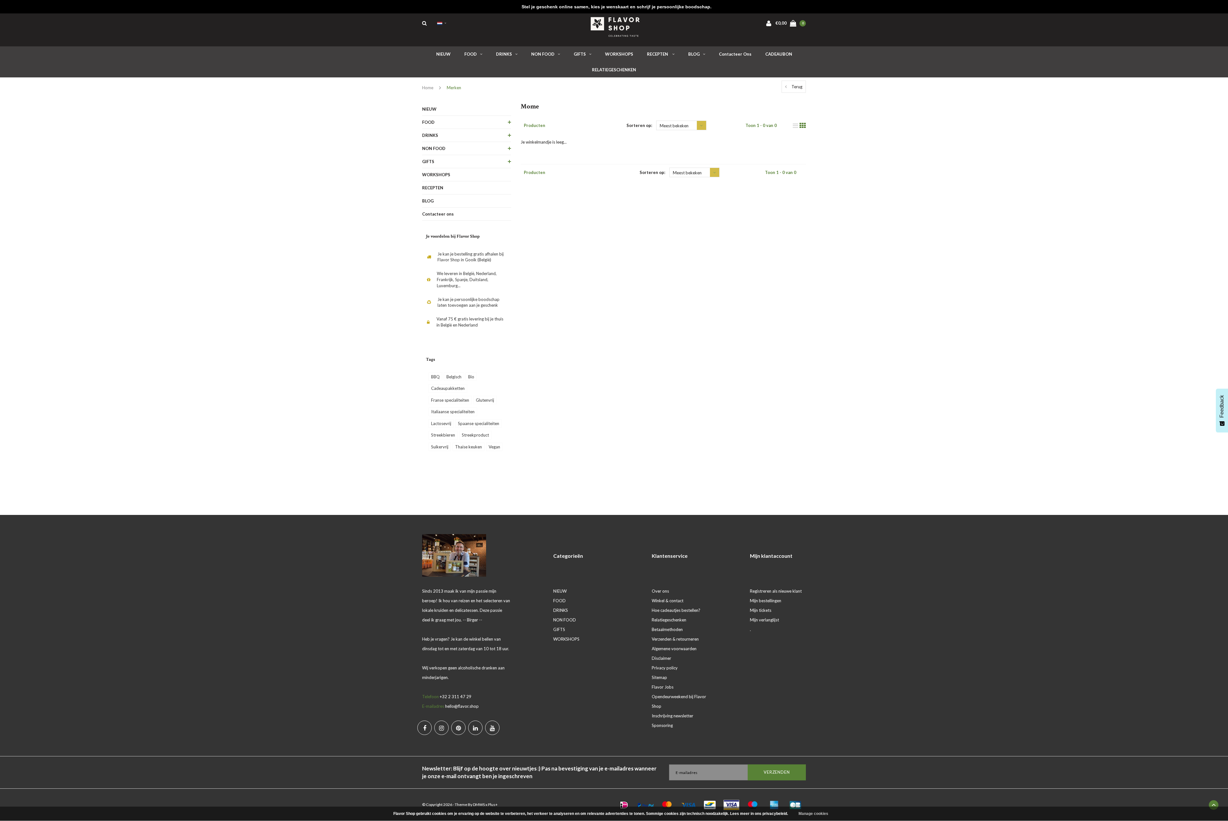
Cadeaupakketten (448, 388)
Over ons (660, 591)
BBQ (435, 376)
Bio (471, 376)
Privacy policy (665, 667)
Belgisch (453, 376)
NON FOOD (543, 54)
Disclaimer (661, 658)
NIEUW (443, 54)
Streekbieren (443, 435)
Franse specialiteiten (450, 400)
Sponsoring (662, 725)
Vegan (494, 446)
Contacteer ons (735, 54)
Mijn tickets (760, 610)
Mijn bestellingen (765, 600)
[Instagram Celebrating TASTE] (441, 728)
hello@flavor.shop (462, 706)
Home (427, 87)
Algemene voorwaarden (674, 648)
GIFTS (580, 54)
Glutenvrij (485, 400)
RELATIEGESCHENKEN (614, 69)
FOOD (470, 54)
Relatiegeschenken (669, 619)
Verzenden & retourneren (675, 639)
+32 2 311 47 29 (455, 696)
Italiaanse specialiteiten (453, 411)
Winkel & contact (667, 600)
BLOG (694, 54)
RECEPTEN (658, 54)
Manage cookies (813, 813)
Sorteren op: (639, 125)
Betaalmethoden (667, 629)
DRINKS (504, 54)
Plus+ (493, 804)
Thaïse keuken (468, 446)
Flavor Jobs (662, 687)
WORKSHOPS (619, 54)
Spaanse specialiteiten (478, 423)
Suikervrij (439, 446)
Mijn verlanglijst (764, 619)
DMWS (479, 804)
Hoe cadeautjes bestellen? (676, 610)
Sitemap (659, 677)
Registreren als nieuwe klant (776, 591)
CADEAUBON (778, 54)
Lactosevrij (441, 423)
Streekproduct (475, 435)
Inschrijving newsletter (672, 715)
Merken (454, 87)
